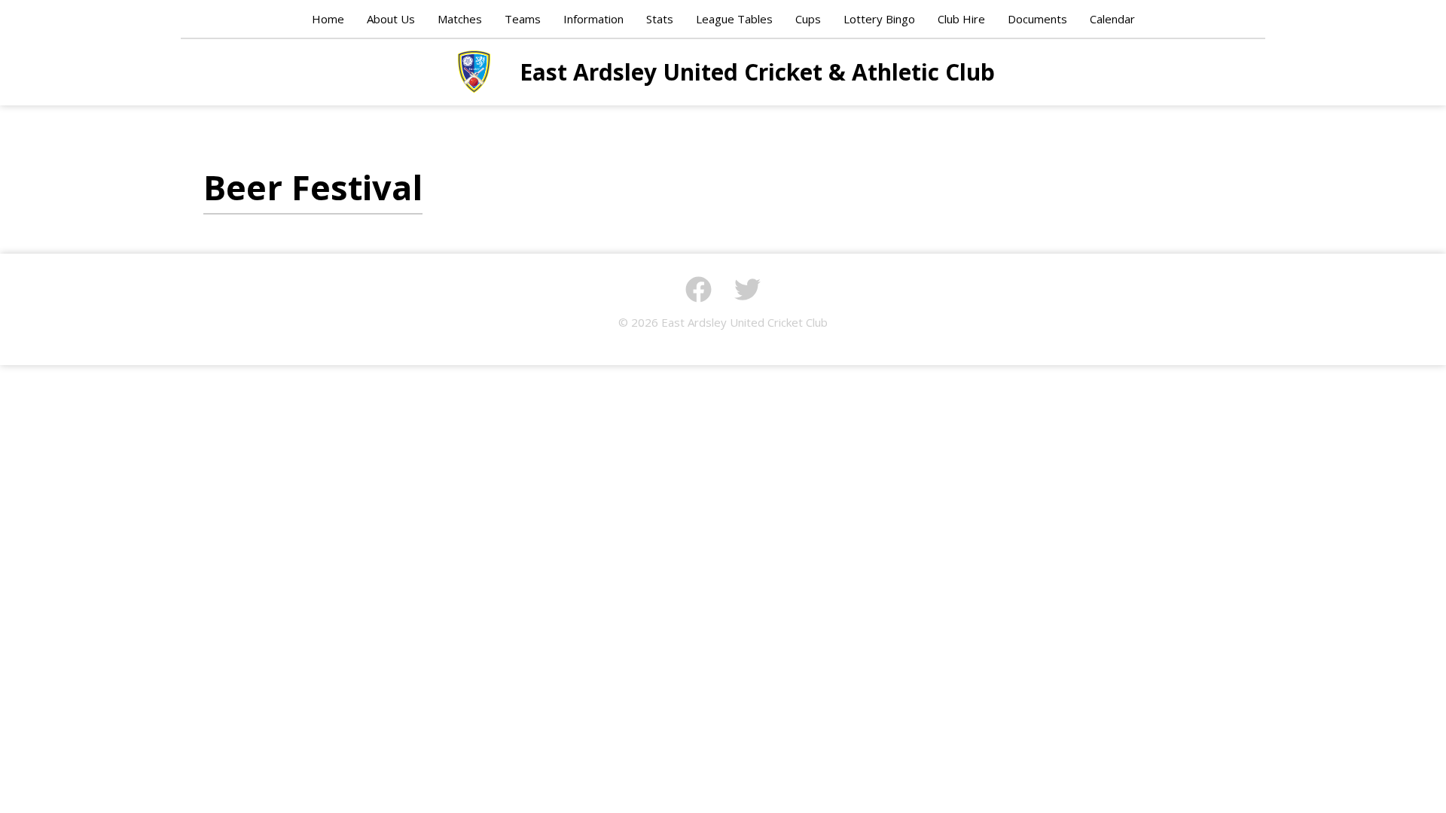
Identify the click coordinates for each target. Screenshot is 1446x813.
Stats (659, 18)
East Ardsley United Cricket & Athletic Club (474, 71)
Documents (1037, 18)
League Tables (734, 18)
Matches (460, 18)
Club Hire (961, 18)
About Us (391, 18)
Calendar (1112, 18)
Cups (808, 18)
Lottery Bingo (879, 18)
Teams (523, 18)
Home (328, 18)
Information (593, 18)
